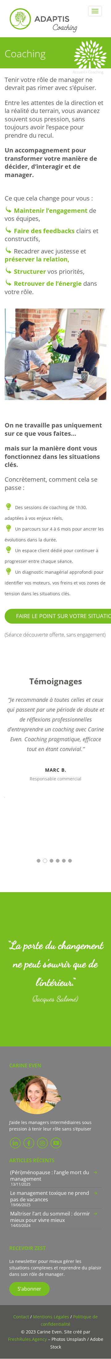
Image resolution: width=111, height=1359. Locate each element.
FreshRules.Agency (27, 1339)
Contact (21, 1317)
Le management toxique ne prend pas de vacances (49, 1196)
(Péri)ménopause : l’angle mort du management (49, 1175)
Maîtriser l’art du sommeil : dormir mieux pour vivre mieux (50, 1217)
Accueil (79, 72)
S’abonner (29, 1288)
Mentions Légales (51, 1317)
